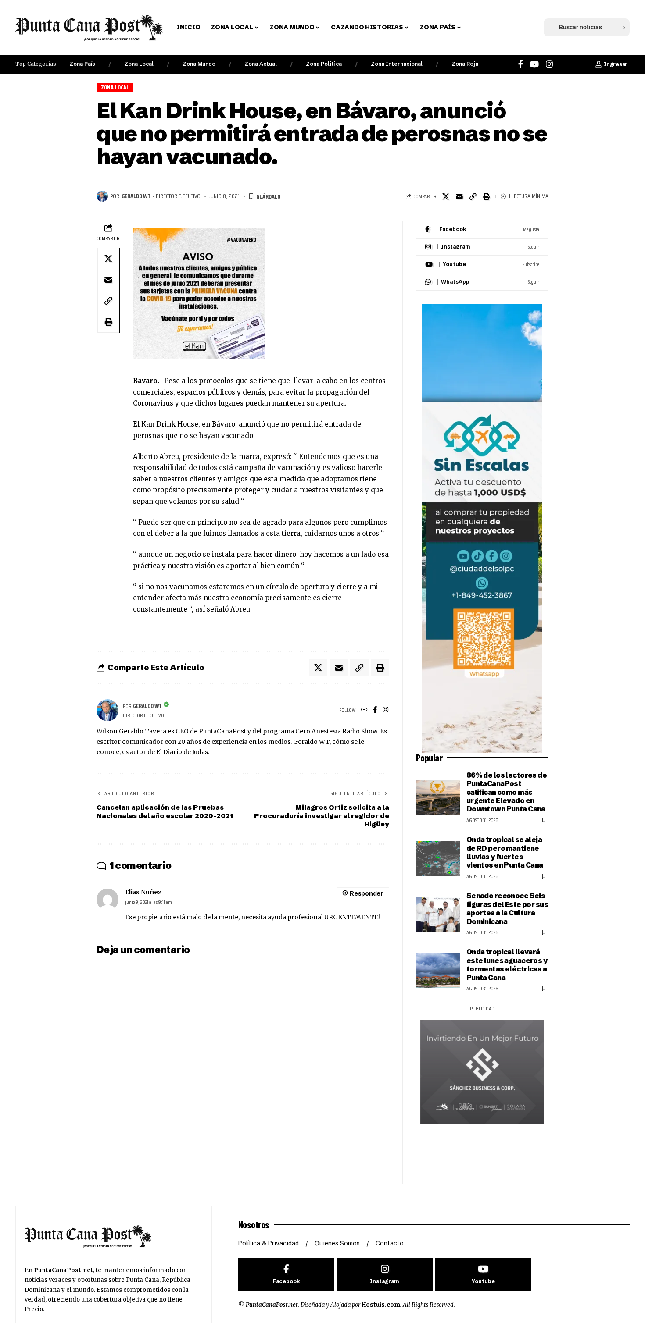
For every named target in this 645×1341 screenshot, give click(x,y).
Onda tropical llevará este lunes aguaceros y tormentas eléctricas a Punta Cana (507, 964)
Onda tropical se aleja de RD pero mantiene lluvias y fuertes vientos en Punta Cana (504, 852)
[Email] (459, 196)
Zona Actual (260, 63)
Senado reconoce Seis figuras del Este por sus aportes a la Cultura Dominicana (507, 908)
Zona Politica (324, 63)
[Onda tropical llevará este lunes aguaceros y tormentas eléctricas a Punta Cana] (438, 970)
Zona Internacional (397, 63)
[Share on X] (446, 196)
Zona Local (139, 63)
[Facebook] (520, 64)
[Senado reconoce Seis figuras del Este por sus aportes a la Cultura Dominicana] (438, 914)
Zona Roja (465, 63)
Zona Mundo (199, 63)
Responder (366, 893)
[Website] (364, 710)
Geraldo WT (136, 196)
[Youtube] (482, 264)
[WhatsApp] (482, 282)
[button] (481, 27)
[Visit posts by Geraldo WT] (102, 196)
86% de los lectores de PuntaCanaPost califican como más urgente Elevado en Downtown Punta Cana (506, 792)
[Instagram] (549, 64)
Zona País (82, 63)
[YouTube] (534, 64)
